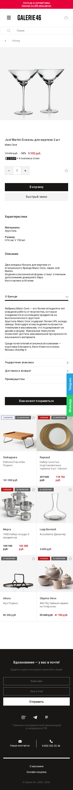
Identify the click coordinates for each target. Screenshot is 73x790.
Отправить (36, 701)
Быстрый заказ (36, 196)
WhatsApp (70, 405)
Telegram (70, 384)
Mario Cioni (11, 144)
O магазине (36, 766)
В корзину (36, 187)
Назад (16, 40)
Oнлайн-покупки (36, 772)
